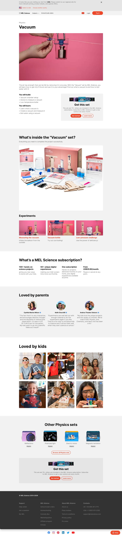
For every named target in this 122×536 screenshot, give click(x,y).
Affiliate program (46, 521)
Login (88, 13)
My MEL (21, 514)
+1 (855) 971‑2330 (93, 510)
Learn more (88, 116)
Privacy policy (66, 518)
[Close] (101, 2)
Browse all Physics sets (61, 452)
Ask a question (24, 510)
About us (65, 507)
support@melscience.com (92, 514)
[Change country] (83, 13)
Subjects (34, 13)
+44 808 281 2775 (92, 507)
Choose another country (40, 8)
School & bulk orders (47, 13)
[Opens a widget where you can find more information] (115, 533)
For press (65, 521)
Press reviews (66, 510)
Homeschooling (45, 510)
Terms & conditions (68, 514)
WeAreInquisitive (46, 518)
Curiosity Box (45, 514)
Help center (23, 507)
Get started (76, 116)
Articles (43, 525)
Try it (97, 13)
